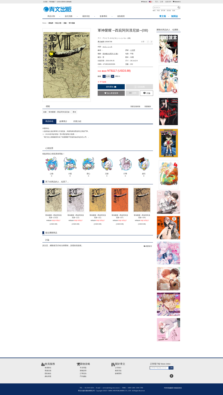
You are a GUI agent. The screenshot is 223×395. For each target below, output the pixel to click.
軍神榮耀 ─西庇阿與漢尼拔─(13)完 (53, 216)
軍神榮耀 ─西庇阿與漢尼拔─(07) (120, 216)
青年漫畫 (72, 23)
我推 (174, 10)
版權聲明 (118, 373)
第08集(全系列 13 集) (110, 54)
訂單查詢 (83, 373)
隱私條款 (48, 373)
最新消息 (86, 16)
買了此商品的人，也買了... (57, 182)
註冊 (161, 2)
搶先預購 (68, 16)
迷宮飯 (169, 10)
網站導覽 (48, 376)
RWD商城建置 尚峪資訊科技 (173, 388)
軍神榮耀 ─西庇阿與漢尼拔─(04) (142, 216)
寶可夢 (164, 10)
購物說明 (83, 370)
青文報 (162, 16)
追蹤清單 (168, 2)
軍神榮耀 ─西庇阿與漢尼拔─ (60, 112)
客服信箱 (48, 370)
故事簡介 (63, 121)
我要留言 (149, 246)
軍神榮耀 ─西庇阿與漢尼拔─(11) (98, 216)
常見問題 (83, 368)
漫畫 (65, 23)
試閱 (134, 93)
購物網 (51, 23)
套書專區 (103, 16)
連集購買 (121, 16)
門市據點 (83, 376)
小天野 (132, 50)
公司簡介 (118, 368)
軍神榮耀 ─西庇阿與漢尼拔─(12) (75, 216)
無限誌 (174, 16)
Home (44, 23)
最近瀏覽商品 (51, 233)
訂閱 (171, 368)
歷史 (74, 112)
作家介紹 (77, 121)
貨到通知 (110, 87)
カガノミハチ (107, 47)
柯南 (159, 10)
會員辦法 (48, 368)
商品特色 (49, 121)
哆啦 (155, 10)
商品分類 (51, 16)
